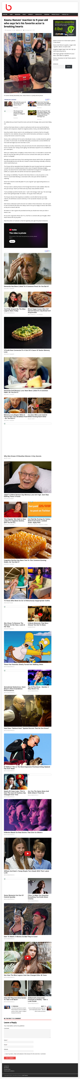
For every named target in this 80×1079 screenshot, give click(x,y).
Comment (6, 1028)
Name (5, 1040)
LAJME (11, 14)
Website (6, 1049)
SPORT (24, 14)
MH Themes (25, 1075)
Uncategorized (28, 30)
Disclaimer (6, 1067)
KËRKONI (55, 64)
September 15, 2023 (10, 30)
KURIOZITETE (38, 14)
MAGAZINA (17, 14)
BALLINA (5, 14)
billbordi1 (20, 30)
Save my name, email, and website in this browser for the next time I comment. (26, 1054)
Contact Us (65, 14)
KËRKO (68, 66)
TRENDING (46, 14)
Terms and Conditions (9, 1071)
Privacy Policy (55, 14)
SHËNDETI (30, 14)
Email (5, 1044)
